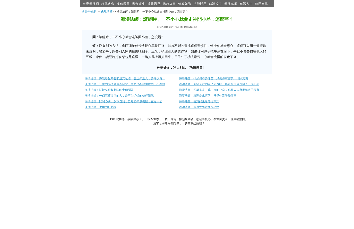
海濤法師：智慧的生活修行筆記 (199, 101)
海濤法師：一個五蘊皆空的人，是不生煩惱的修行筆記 (119, 95)
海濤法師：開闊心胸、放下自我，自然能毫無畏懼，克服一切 (123, 101)
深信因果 (123, 3)
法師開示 (200, 3)
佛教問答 (106, 11)
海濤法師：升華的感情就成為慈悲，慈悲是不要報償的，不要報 (125, 84)
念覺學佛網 (91, 3)
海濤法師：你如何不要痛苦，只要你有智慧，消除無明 (213, 78)
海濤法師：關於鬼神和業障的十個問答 (109, 89)
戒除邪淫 (154, 3)
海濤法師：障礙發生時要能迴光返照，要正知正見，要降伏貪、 (125, 78)
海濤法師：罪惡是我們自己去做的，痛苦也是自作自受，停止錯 (219, 84)
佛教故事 (169, 3)
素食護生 (138, 3)
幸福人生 (246, 3)
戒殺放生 (215, 3)
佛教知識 (184, 3)
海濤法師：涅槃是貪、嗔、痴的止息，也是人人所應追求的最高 (219, 89)
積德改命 (108, 3)
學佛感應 (230, 3)
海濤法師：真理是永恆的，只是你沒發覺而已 (207, 95)
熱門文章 (261, 3)
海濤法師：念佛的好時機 (100, 107)
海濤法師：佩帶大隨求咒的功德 (199, 107)
